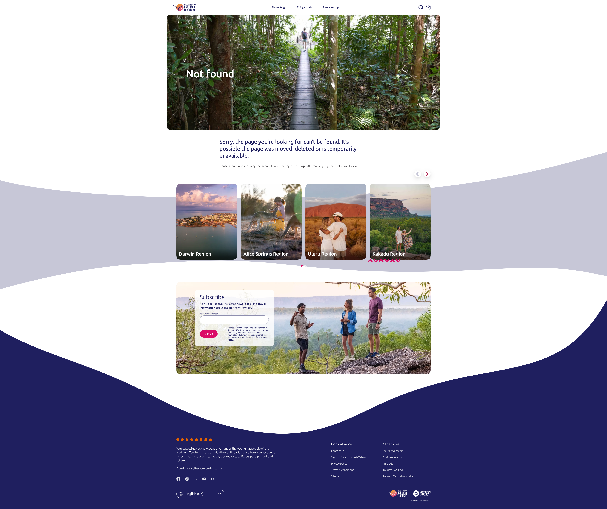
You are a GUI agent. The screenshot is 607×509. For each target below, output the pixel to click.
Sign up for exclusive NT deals (348, 457)
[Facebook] (178, 479)
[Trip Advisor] (213, 479)
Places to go (278, 7)
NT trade (388, 463)
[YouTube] (204, 479)
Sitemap (336, 476)
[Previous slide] (417, 173)
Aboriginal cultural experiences (198, 468)
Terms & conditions (342, 470)
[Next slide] (427, 173)
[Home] (184, 7)
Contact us (337, 451)
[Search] (421, 7)
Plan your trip (331, 7)
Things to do (304, 7)
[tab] (302, 266)
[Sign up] (428, 7)
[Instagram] (187, 479)
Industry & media (393, 451)
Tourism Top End (393, 470)
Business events (392, 457)
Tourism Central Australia (398, 476)
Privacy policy (339, 463)
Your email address (209, 313)
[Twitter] (196, 479)
